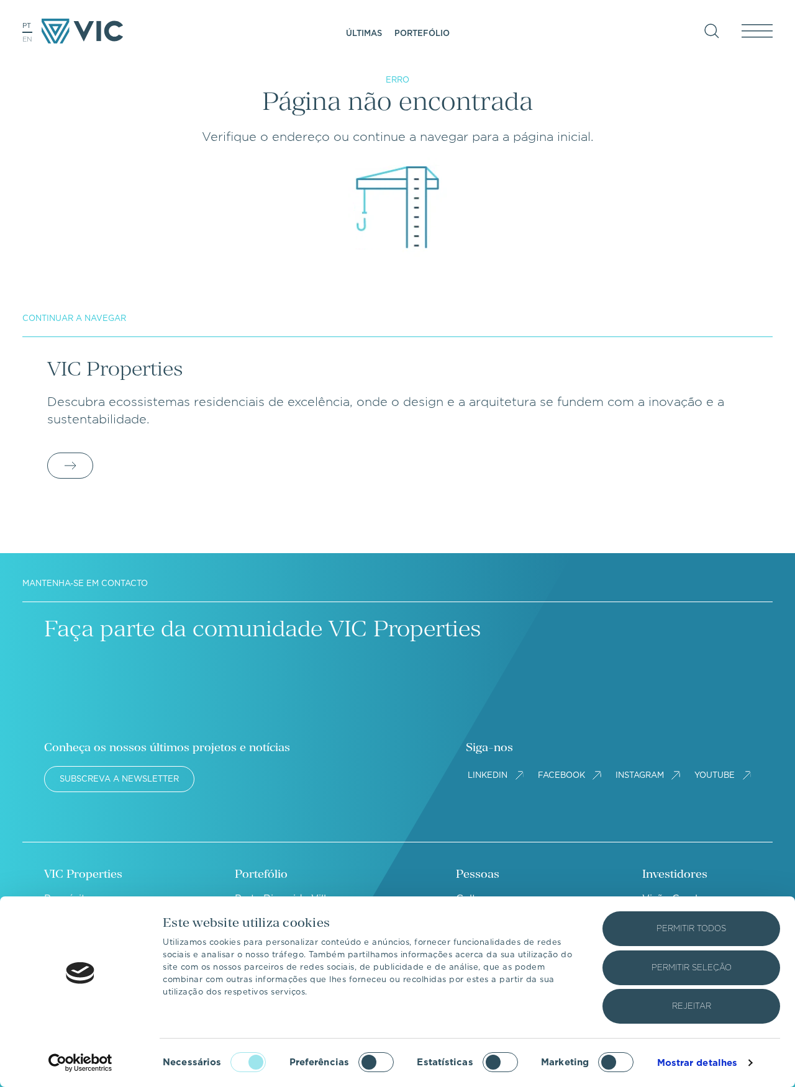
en (27, 39)
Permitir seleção (692, 967)
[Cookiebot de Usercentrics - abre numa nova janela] (80, 1062)
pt (26, 25)
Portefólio (422, 33)
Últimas (364, 33)
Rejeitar (691, 1006)
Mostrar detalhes (697, 1062)
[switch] (376, 1062)
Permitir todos (691, 928)
